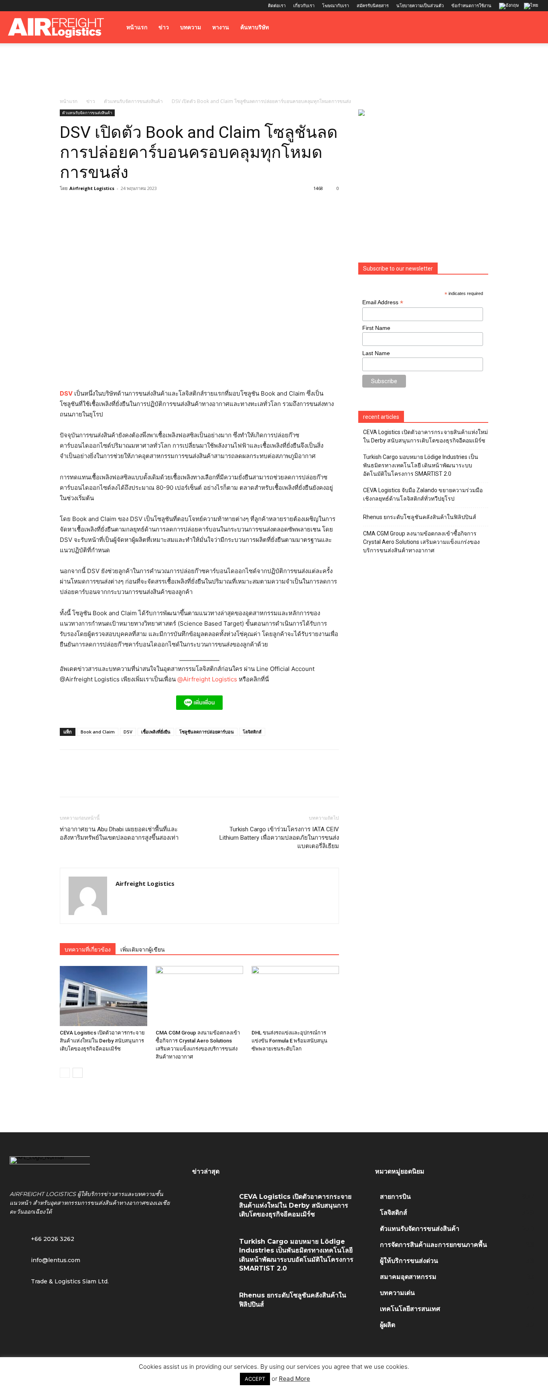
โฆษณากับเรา (335, 5)
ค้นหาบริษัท (254, 27)
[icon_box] (45, 1259)
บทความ (190, 27)
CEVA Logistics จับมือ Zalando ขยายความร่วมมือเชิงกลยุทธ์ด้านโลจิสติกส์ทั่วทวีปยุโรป (423, 494)
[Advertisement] (274, 71)
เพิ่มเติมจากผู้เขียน (142, 949)
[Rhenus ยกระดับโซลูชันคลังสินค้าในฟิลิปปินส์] (212, 1304)
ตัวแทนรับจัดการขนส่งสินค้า (133, 101)
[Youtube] (67, 5)
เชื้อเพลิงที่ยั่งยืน (155, 732)
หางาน (220, 27)
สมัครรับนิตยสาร (373, 5)
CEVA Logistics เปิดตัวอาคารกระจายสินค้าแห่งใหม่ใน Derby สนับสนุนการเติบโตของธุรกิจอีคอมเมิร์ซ (102, 1041)
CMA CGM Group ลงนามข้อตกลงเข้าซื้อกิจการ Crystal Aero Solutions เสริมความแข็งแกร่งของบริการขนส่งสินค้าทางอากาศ (421, 542)
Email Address (382, 302)
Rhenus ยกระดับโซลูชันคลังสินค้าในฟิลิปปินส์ (419, 517)
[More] (178, 780)
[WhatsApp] (123, 780)
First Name (376, 328)
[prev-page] (65, 1073)
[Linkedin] (41, 5)
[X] (54, 5)
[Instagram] (27, 5)
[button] (530, 28)
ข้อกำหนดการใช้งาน (471, 5)
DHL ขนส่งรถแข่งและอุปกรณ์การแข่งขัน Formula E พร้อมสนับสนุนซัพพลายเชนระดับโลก (289, 1041)
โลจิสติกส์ (252, 732)
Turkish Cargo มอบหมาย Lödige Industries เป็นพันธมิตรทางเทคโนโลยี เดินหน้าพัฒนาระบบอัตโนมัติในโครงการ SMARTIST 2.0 (420, 465)
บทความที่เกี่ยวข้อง (88, 949)
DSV (66, 393)
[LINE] (105, 780)
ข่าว (163, 27)
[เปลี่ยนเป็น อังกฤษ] (510, 6)
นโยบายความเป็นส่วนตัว (420, 5)
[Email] (160, 780)
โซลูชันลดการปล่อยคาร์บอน (206, 732)
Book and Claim (98, 732)
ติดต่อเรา (277, 5)
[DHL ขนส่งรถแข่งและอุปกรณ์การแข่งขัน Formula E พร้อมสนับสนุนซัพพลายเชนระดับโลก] (295, 996)
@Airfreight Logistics (208, 679)
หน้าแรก (136, 27)
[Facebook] (14, 5)
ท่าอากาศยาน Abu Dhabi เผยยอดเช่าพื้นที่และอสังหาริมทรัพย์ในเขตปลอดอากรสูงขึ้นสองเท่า (119, 833)
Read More (294, 1378)
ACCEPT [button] (255, 1379)
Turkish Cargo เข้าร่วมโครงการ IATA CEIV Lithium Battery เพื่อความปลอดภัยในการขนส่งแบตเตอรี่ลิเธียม (279, 838)
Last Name (376, 353)
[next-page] (78, 1073)
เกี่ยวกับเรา (304, 5)
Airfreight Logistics (91, 188)
